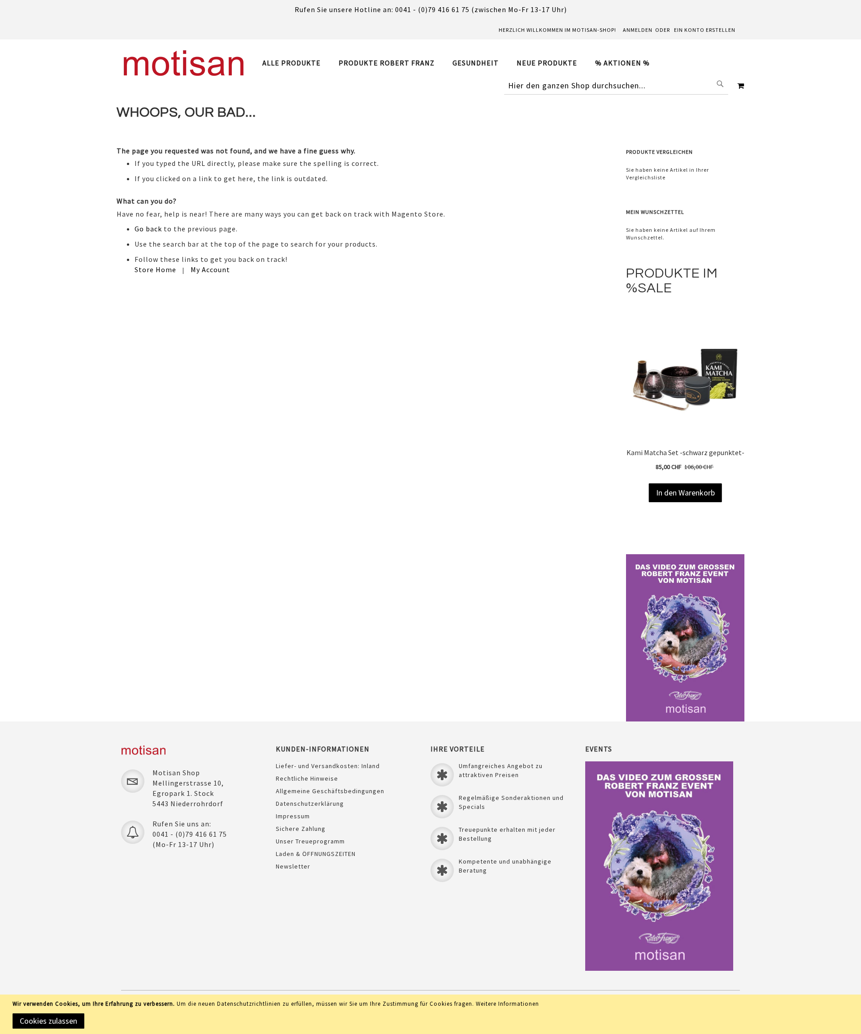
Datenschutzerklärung (310, 803)
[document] (432, 1014)
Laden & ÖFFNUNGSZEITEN (316, 854)
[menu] (460, 63)
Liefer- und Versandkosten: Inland (328, 766)
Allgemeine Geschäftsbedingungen (330, 791)
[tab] (460, 63)
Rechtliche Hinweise (307, 778)
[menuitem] (296, 63)
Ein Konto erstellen (704, 29)
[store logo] (184, 63)
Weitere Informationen (507, 1004)
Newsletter (293, 866)
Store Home (155, 269)
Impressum (293, 816)
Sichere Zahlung (301, 829)
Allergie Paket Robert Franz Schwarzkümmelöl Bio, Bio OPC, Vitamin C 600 (688, 457)
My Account (210, 269)
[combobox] (616, 86)
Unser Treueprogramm (310, 841)
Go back (148, 228)
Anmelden (637, 29)
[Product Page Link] (688, 441)
